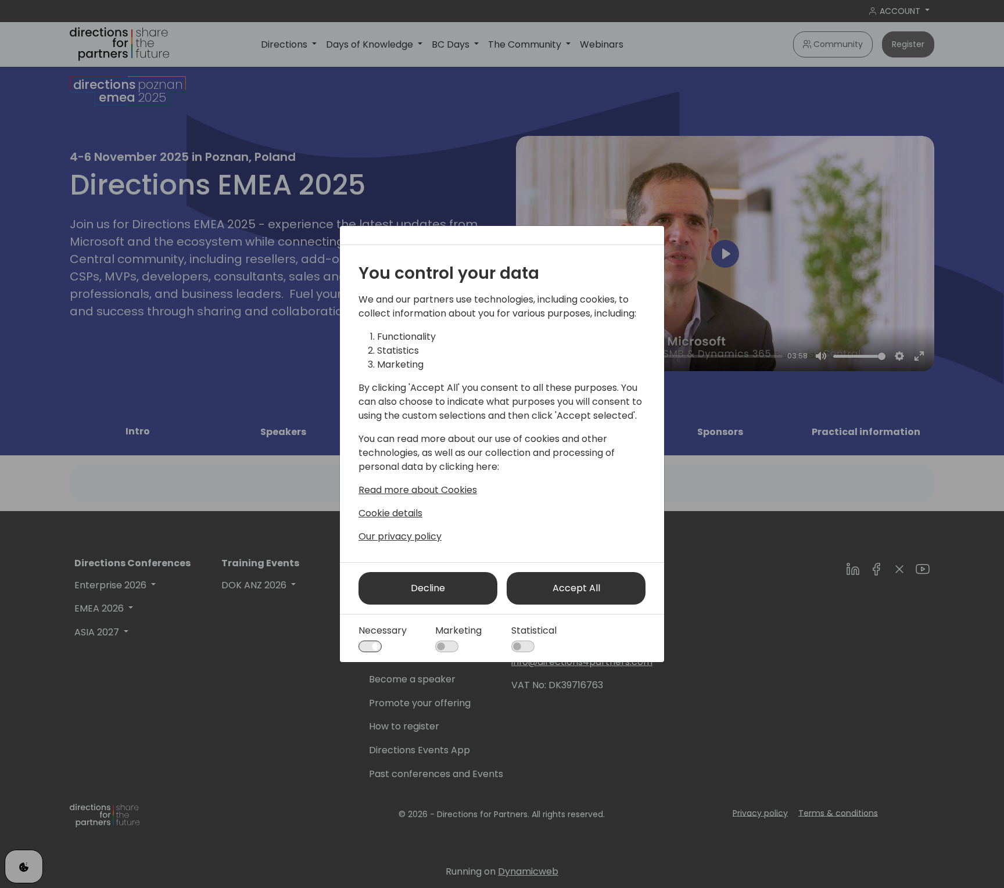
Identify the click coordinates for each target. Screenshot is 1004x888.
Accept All (576, 588)
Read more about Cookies (417, 490)
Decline (428, 588)
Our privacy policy (400, 536)
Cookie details (390, 513)
